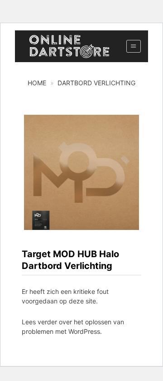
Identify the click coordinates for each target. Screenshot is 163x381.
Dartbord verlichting (96, 83)
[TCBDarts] (69, 46)
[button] (133, 46)
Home (37, 83)
